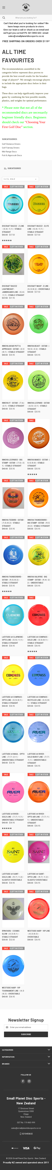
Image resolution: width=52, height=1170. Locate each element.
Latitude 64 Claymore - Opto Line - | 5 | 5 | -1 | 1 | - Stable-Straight (13, 640)
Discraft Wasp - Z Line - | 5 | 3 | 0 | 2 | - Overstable (38, 287)
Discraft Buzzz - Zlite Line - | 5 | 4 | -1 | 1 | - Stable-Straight (38, 229)
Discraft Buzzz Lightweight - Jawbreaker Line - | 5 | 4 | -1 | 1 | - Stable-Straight (13, 290)
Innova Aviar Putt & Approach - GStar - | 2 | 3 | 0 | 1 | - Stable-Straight (13, 349)
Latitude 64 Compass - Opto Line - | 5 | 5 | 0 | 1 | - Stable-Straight (12, 700)
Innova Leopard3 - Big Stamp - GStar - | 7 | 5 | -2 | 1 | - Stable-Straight (13, 463)
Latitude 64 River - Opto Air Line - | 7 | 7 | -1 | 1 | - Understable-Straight (38, 818)
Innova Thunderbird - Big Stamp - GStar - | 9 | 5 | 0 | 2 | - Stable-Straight (38, 523)
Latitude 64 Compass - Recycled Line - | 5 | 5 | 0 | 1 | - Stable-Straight (38, 700)
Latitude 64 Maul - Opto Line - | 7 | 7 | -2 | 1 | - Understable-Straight (13, 757)
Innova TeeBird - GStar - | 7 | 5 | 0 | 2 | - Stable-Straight (13, 523)
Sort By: (6, 179)
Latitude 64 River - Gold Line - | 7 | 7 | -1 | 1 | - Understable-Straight (13, 817)
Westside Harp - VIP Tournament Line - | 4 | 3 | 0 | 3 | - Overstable (13, 991)
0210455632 (27, 1134)
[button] (26, 169)
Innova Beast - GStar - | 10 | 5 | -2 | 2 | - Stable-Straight (38, 349)
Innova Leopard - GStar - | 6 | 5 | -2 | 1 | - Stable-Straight (38, 406)
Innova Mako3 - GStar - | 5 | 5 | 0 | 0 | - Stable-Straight (38, 463)
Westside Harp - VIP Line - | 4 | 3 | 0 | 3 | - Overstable (38, 934)
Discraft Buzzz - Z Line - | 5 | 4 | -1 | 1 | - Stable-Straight (13, 229)
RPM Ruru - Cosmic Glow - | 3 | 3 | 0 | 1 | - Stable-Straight (11, 934)
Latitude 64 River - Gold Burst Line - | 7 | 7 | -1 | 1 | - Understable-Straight (38, 758)
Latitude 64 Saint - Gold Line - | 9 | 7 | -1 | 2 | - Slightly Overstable (13, 877)
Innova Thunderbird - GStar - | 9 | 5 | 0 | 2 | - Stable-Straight (12, 580)
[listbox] (24, 179)
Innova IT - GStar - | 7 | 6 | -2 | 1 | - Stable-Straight (13, 404)
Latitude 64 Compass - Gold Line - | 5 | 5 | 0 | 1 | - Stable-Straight (38, 640)
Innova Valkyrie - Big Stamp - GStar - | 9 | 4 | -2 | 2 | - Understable (38, 580)
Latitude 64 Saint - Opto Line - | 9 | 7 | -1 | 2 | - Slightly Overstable (38, 877)
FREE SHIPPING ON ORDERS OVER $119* (26, 41)
